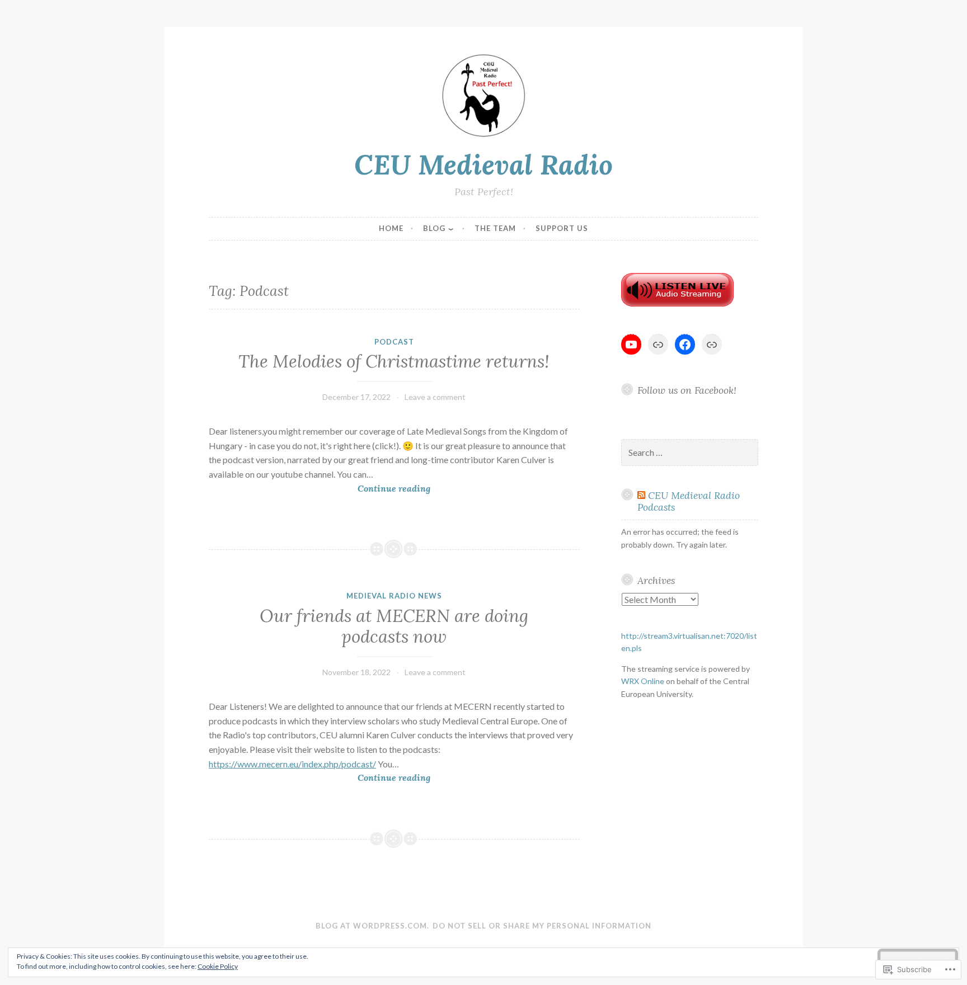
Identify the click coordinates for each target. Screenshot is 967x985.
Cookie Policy (218, 966)
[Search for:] (690, 453)
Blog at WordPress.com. (372, 925)
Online (642, 681)
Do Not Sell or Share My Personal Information (542, 925)
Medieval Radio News (394, 595)
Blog (434, 228)
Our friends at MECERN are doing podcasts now (394, 626)
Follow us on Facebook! (686, 390)
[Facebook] (685, 344)
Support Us (562, 228)
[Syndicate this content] (641, 495)
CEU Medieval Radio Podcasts (688, 501)
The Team (495, 228)
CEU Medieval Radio (483, 164)
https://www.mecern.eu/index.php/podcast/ (292, 763)
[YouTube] (631, 344)
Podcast (394, 341)
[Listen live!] (677, 303)
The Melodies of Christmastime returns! (394, 361)
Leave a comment (435, 397)
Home (391, 228)
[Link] (658, 344)
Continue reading (319, 489)
